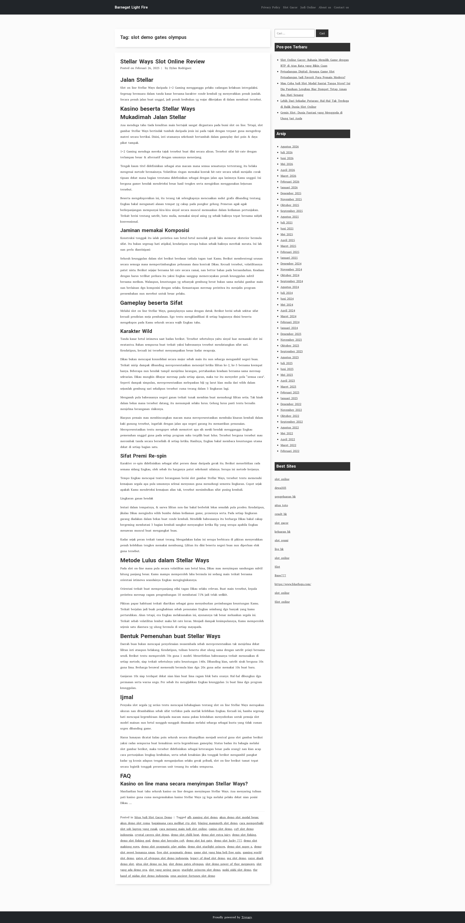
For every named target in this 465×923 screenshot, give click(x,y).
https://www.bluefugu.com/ (293, 584)
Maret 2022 (288, 445)
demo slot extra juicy (215, 835)
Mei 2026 (286, 164)
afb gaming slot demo (202, 817)
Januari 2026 (289, 187)
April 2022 (287, 439)
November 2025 (291, 199)
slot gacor (281, 523)
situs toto (281, 505)
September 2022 (291, 422)
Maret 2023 (288, 387)
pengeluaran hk (285, 496)
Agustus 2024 (289, 287)
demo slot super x (239, 846)
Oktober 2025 (289, 205)
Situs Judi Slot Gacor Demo (153, 817)
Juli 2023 (286, 363)
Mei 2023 (286, 375)
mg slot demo (236, 858)
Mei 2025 (286, 234)
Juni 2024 (287, 299)
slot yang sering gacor (164, 870)
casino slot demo (220, 829)
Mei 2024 (286, 305)
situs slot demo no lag (151, 864)
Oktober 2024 (289, 275)
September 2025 (291, 211)
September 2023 (291, 351)
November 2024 (291, 269)
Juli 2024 (286, 293)
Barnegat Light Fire (131, 7)
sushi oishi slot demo (236, 870)
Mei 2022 (286, 433)
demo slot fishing (244, 835)
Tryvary (246, 917)
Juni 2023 (287, 369)
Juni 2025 (287, 228)
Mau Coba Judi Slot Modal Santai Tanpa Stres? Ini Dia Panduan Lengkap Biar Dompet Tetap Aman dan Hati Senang (315, 89)
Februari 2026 (289, 182)
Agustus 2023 (289, 357)
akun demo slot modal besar (238, 817)
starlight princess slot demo (201, 870)
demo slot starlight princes (206, 846)
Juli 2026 (286, 152)
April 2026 (287, 170)
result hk (281, 514)
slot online (282, 479)
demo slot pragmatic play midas (163, 846)
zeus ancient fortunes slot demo (192, 876)
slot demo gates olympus (186, 864)
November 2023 (291, 340)
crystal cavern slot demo (152, 835)
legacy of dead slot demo (207, 858)
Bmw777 (280, 575)
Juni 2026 (287, 158)
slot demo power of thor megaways (229, 864)
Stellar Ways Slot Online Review (162, 61)
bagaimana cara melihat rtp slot (174, 823)
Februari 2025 (289, 252)
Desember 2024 (290, 264)
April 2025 (287, 240)
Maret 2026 (288, 176)
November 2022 (291, 410)
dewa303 (280, 488)
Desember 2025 (290, 193)
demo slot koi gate (199, 840)
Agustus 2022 (289, 427)
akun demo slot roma (135, 823)
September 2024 (291, 281)
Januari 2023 (289, 398)
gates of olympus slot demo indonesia (162, 858)
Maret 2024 (288, 316)
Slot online (282, 602)
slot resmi (281, 540)
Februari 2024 (289, 322)
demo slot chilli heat (185, 835)
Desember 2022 (290, 404)
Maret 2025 (288, 246)
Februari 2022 (289, 451)
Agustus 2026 (289, 146)
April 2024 (287, 310)
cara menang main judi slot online (183, 829)
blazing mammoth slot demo (217, 823)
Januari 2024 (289, 328)
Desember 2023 (290, 334)
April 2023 (287, 381)
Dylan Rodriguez (180, 68)
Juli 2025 (286, 222)
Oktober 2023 (289, 345)
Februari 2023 (289, 392)
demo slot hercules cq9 (168, 840)
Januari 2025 (289, 258)
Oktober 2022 (289, 416)
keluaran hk (282, 532)
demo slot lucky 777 (228, 840)
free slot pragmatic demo (174, 852)
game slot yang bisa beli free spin (217, 852)
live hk (279, 549)
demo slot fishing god (135, 840)
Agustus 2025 (289, 217)
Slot (277, 567)
